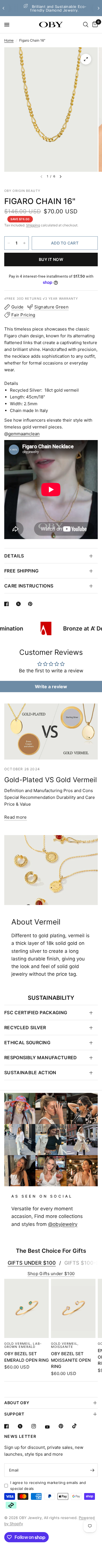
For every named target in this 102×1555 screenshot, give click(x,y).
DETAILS (14, 556)
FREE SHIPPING (21, 571)
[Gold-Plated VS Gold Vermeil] (51, 731)
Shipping (33, 225)
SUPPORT (14, 1414)
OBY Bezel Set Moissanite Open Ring (71, 1360)
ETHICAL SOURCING (27, 1042)
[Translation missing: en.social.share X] (19, 603)
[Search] (85, 24)
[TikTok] (78, 1426)
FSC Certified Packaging (35, 1012)
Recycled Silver (25, 1027)
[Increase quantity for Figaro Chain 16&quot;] (24, 243)
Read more (15, 817)
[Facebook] (10, 1426)
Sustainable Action (30, 1072)
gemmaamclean (24, 433)
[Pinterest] (65, 1426)
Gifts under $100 (32, 1263)
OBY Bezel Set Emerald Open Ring (26, 1357)
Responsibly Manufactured (40, 1057)
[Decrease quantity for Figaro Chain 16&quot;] (9, 243)
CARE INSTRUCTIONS (28, 586)
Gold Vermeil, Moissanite (64, 1345)
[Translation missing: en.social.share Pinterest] (31, 603)
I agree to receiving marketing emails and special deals (48, 1485)
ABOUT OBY (16, 1402)
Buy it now (51, 259)
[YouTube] (51, 1427)
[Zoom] (85, 59)
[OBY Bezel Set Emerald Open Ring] (26, 1308)
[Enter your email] (92, 1470)
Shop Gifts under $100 (51, 1273)
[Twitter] (24, 1426)
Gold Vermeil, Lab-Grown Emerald (23, 1345)
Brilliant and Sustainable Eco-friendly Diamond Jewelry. (55, 8)
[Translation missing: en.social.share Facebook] (7, 603)
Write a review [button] (51, 686)
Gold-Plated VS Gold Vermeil (50, 780)
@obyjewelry (62, 1224)
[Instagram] (37, 1426)
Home (9, 40)
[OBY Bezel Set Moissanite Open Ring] (73, 1308)
